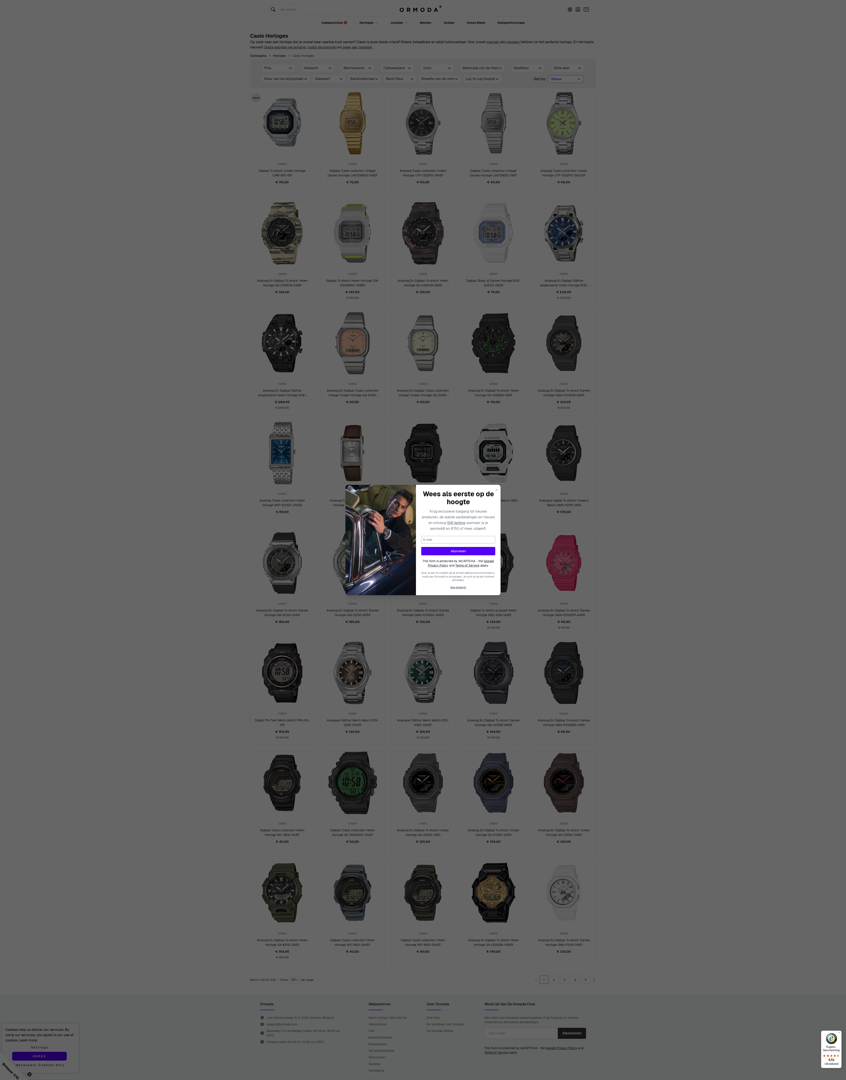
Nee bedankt (458, 587)
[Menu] (839, 1033)
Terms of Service (467, 565)
